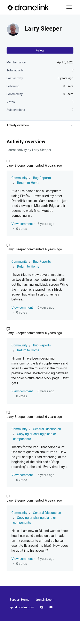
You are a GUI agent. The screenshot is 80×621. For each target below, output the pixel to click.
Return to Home (28, 183)
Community (19, 178)
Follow (40, 50)
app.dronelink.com (22, 607)
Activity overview (18, 125)
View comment (22, 224)
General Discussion (47, 429)
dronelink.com (44, 600)
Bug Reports (42, 178)
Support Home (19, 600)
